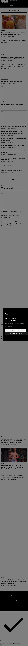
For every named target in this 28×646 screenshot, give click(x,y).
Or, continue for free (15, 337)
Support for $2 (15, 330)
